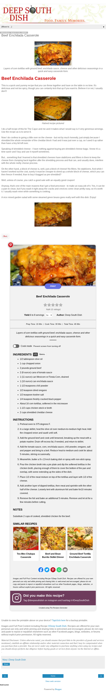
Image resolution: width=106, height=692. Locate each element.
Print (53, 286)
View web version (53, 681)
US (35, 354)
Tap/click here (59, 620)
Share (6, 664)
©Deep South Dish (57, 626)
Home (53, 676)
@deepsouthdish (35, 600)
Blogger (58, 689)
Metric (42, 354)
